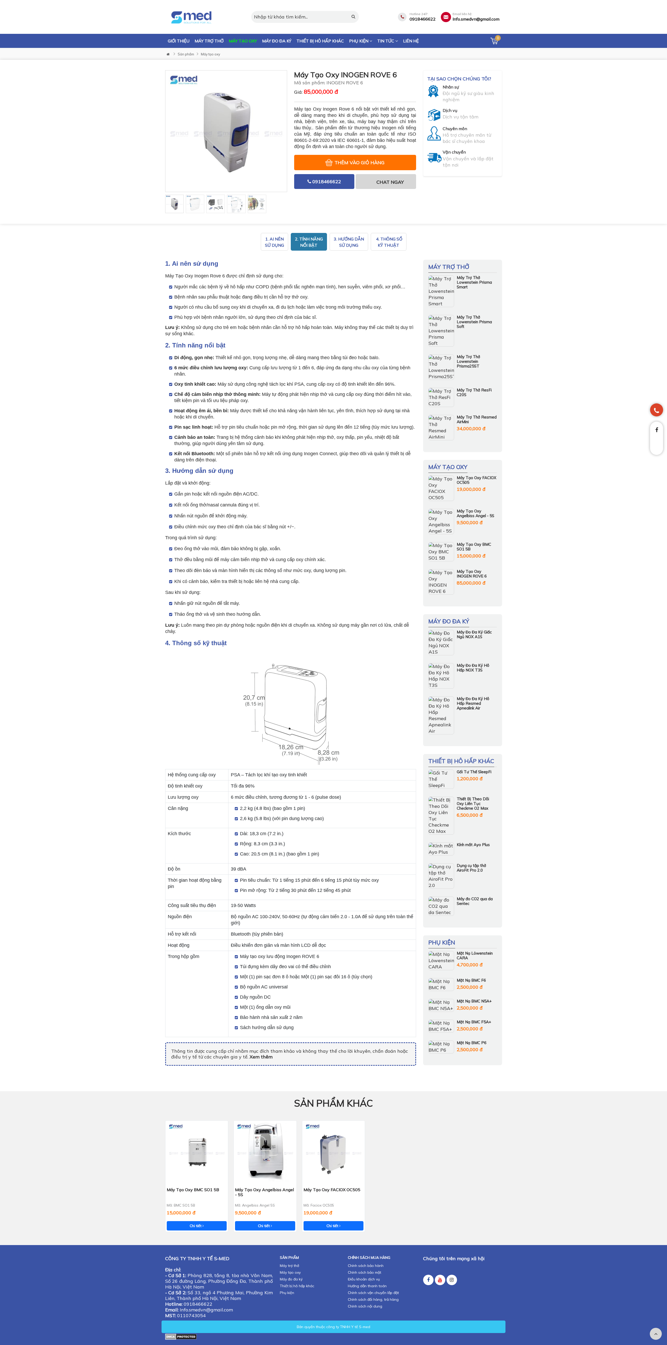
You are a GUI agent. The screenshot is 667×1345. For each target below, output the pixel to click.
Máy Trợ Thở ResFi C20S (474, 392)
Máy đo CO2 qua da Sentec (475, 901)
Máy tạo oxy (243, 40)
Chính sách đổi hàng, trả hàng (373, 1299)
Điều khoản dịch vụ (364, 1279)
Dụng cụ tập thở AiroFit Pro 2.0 (471, 868)
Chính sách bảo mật (364, 1272)
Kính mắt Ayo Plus (473, 844)
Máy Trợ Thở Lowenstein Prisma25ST (468, 361)
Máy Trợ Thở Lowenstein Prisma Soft (474, 322)
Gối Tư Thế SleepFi (474, 771)
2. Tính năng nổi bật (309, 242)
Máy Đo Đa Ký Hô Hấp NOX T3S (473, 667)
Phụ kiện (359, 40)
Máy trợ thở (209, 40)
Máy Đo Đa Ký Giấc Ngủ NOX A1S (474, 634)
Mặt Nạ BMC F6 (471, 980)
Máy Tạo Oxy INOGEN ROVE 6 (472, 574)
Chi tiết (196, 1225)
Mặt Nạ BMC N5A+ (474, 1001)
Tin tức (386, 40)
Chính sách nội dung (365, 1306)
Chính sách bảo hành (366, 1265)
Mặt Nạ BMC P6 (471, 1042)
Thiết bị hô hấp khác (320, 40)
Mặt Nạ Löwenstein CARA (475, 955)
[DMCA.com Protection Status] (181, 1336)
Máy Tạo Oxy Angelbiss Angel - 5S (475, 513)
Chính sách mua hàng (369, 1257)
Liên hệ (411, 40)
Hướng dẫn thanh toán (367, 1286)
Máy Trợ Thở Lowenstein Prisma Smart (474, 282)
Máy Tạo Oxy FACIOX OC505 (476, 480)
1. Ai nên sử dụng (274, 242)
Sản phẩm (186, 54)
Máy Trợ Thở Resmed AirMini (477, 419)
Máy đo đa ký (276, 40)
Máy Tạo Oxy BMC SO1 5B (474, 546)
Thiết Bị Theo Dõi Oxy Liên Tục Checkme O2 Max (473, 803)
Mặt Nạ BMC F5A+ (474, 1021)
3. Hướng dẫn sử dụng (349, 242)
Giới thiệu (178, 40)
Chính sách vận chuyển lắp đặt (373, 1292)
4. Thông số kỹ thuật (388, 242)
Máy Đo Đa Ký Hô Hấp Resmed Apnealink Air (473, 703)
